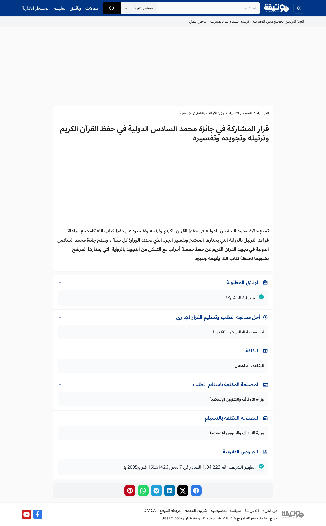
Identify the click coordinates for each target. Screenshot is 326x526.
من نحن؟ (270, 511)
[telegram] (156, 490)
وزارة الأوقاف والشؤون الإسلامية (202, 113)
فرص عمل (197, 21)
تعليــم (59, 8)
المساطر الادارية (36, 8)
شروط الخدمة (196, 511)
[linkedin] (169, 490)
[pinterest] (129, 490)
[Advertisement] (163, 66)
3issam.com (172, 518)
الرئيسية (263, 113)
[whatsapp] (143, 490)
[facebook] (196, 490)
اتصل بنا (252, 511)
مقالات (92, 8)
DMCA (150, 511)
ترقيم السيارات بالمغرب (229, 21)
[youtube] (26, 514)
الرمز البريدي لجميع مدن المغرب (278, 21)
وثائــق (75, 8)
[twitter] (182, 490)
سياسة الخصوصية (226, 511)
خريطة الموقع (170, 511)
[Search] (112, 8)
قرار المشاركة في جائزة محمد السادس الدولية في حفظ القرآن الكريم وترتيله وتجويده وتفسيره (164, 133)
